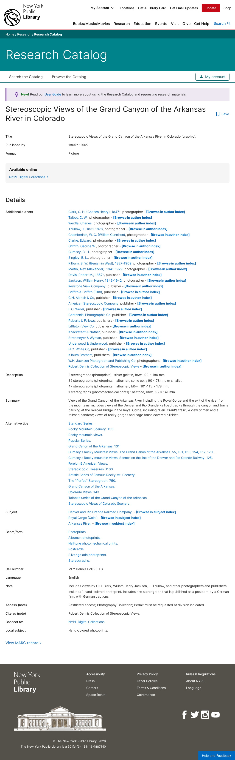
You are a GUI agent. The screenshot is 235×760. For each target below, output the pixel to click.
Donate (210, 8)
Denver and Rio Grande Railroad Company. (100, 512)
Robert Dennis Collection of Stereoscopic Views (103, 366)
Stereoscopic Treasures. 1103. (91, 469)
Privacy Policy (147, 674)
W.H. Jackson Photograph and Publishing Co (101, 360)
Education (142, 23)
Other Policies (147, 681)
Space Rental (96, 695)
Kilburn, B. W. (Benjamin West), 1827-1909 (99, 263)
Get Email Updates (184, 8)
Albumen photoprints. (84, 537)
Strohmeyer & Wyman (84, 338)
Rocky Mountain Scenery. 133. (91, 429)
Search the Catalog (26, 76)
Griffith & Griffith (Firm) (85, 292)
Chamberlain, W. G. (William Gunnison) (96, 235)
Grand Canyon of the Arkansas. (91, 486)
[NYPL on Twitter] (195, 715)
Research (122, 23)
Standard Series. (80, 423)
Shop (227, 8)
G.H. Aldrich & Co (81, 298)
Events (161, 23)
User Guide (53, 94)
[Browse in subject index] (156, 512)
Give (186, 23)
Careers (92, 688)
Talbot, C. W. (77, 217)
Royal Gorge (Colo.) (83, 518)
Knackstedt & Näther (84, 332)
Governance (146, 695)
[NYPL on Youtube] (215, 715)
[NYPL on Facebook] (184, 715)
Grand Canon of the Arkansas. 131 (94, 446)
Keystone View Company (87, 286)
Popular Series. (79, 440)
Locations (127, 8)
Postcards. (76, 549)
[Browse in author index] (165, 212)
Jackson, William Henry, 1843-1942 (95, 280)
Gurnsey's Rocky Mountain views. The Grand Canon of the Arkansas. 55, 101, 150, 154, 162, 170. (141, 452)
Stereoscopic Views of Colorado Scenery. (99, 503)
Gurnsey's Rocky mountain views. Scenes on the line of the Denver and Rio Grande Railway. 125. (140, 458)
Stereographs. (79, 560)
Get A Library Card (152, 8)
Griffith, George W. (82, 246)
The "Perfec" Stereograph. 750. (92, 480)
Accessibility (95, 674)
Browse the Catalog (69, 76)
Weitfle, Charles (80, 223)
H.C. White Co (78, 349)
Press (90, 681)
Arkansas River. (79, 523)
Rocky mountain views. (85, 435)
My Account (100, 8)
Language (193, 688)
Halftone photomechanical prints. (93, 543)
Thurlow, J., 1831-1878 (85, 229)
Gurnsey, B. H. (79, 252)
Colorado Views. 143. (84, 492)
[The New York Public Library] (23, 15)
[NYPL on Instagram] (205, 715)
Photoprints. (77, 532)
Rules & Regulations (200, 674)
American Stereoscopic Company (93, 303)
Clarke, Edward (79, 240)
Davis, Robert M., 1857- (86, 275)
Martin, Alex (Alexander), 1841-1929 (95, 269)
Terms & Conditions (151, 688)
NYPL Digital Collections (86, 622)
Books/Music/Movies (91, 23)
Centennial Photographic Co (89, 315)
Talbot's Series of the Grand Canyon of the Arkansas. (108, 498)
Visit (175, 23)
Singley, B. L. (78, 257)
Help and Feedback (216, 755)
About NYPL (195, 681)
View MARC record (22, 642)
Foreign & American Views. (88, 463)
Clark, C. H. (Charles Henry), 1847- (94, 212)
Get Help (201, 23)
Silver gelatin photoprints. (87, 555)
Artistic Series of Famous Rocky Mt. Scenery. (102, 475)
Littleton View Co (81, 326)
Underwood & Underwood (87, 343)
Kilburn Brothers (80, 355)
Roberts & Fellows (81, 320)
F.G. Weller (76, 309)
